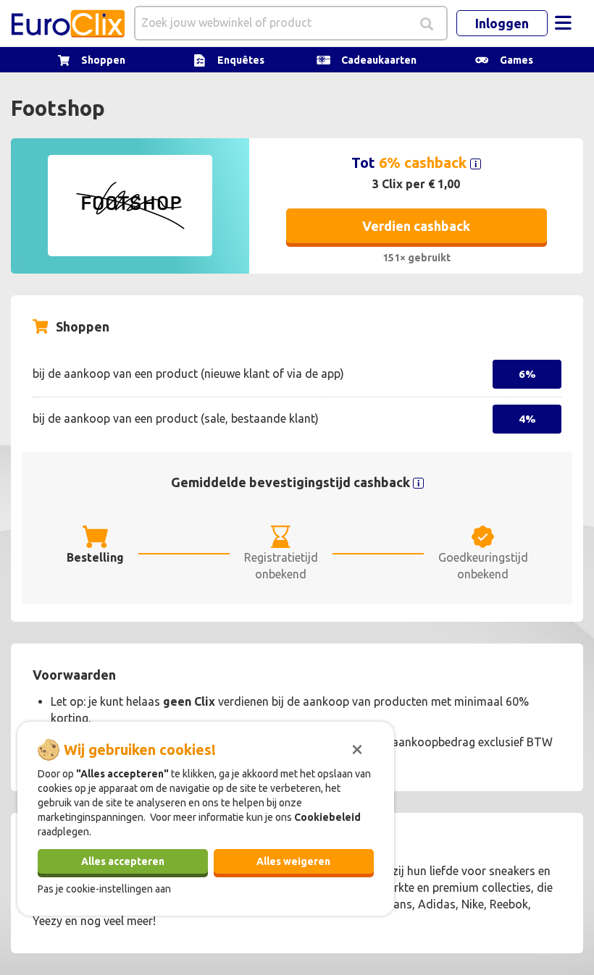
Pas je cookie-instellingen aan (104, 889)
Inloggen (502, 23)
